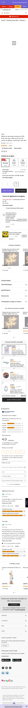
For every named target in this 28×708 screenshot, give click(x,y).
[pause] (4, 3)
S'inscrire (5, 645)
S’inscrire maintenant (20, 609)
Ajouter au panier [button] (7, 190)
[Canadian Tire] (4, 6)
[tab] (5, 163)
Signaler (17, 506)
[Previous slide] (2, 3)
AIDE (2, 625)
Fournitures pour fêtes (12, 20)
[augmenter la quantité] (2, 184)
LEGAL (3, 631)
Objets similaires (17, 148)
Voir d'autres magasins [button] (7, 177)
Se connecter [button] (14, 604)
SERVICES (4, 615)
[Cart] (26, 13)
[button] (5, 173)
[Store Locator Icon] (1, 10)
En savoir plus (5, 656)
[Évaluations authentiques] (8, 412)
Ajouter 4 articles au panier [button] (14, 399)
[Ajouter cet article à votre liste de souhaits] (16, 184)
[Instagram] (10, 668)
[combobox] (15, 480)
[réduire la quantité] (12, 184)
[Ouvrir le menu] (2, 13)
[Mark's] (17, 6)
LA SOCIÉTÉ (4, 620)
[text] (11, 268)
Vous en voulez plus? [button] (20, 171)
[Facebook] (3, 668)
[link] (7, 146)
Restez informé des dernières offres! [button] (13, 706)
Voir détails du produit (7, 148)
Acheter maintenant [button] (21, 190)
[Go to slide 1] (14, 43)
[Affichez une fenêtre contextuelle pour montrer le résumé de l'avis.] (20, 362)
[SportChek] (11, 6)
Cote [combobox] (3, 472)
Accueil (3, 20)
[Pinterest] (6, 668)
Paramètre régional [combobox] (6, 476)
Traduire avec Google (6, 503)
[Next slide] (26, 3)
